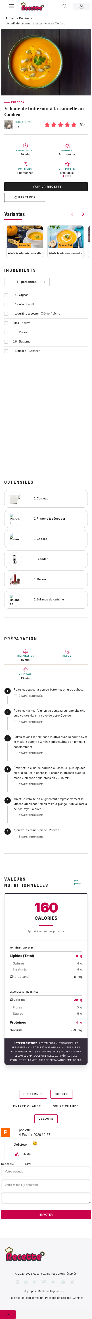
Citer (28, 1164)
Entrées (24, 18)
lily (17, 126)
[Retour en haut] (8, 1314)
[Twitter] (26, 1282)
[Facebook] (18, 1282)
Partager (27, 197)
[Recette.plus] (34, 8)
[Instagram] (35, 1282)
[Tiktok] (73, 1282)
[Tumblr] (54, 1282)
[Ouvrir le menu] (11, 5)
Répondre (7, 1164)
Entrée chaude (27, 1106)
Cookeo (62, 1094)
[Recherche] (64, 6)
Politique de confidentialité (26, 1297)
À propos (30, 1291)
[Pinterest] (44, 1282)
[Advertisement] (46, 424)
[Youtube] (63, 1282)
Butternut (33, 1094)
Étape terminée (31, 696)
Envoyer (46, 1214)
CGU (64, 1291)
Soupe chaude (66, 1106)
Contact (78, 1297)
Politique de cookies (58, 1297)
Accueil (10, 18)
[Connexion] (81, 6)
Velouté (46, 1118)
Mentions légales (49, 1291)
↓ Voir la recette (46, 186)
